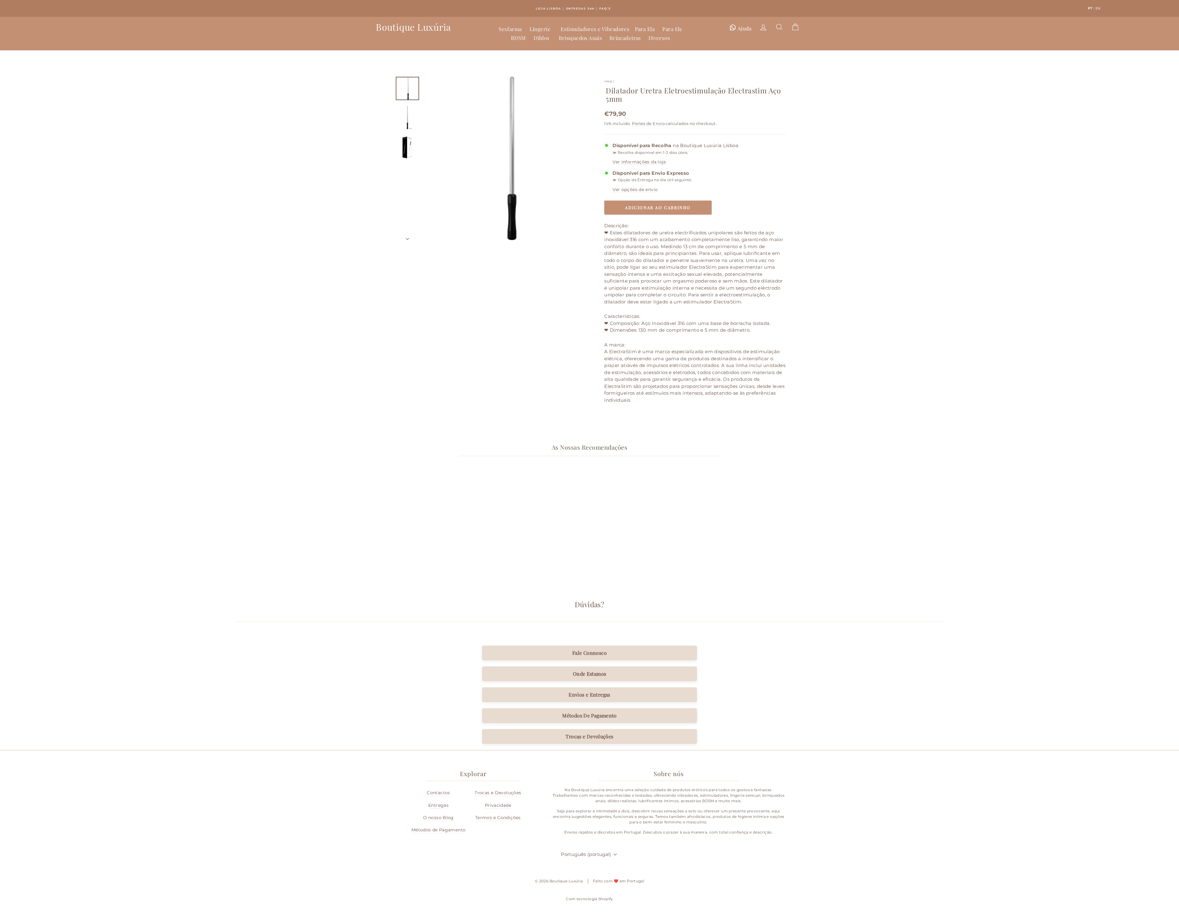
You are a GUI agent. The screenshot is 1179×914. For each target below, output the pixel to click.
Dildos (542, 37)
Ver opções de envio (635, 189)
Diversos (659, 37)
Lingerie (540, 28)
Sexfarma (510, 28)
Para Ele (672, 28)
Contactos (438, 792)
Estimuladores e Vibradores (595, 28)
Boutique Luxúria (413, 27)
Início (608, 81)
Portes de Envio (648, 123)
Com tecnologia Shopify (589, 898)
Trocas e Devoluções (589, 736)
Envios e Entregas (589, 694)
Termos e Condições (498, 817)
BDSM (518, 37)
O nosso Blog (438, 817)
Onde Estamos (589, 673)
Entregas (438, 805)
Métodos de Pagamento (438, 830)
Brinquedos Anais (580, 37)
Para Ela (645, 28)
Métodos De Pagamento (589, 715)
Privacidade (498, 805)
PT (1090, 8)
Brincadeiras (625, 37)
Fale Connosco (589, 653)
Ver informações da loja (639, 162)
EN (1098, 8)
